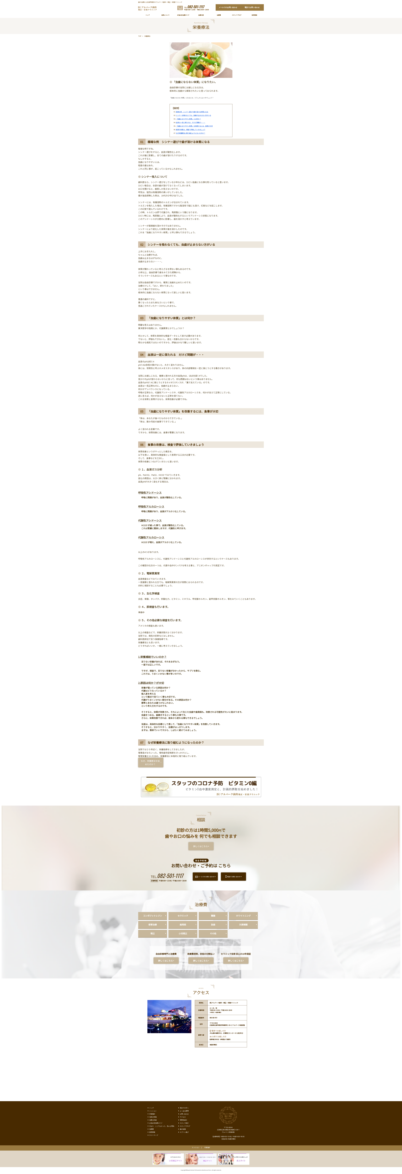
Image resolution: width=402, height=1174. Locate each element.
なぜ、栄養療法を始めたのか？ (150, 762)
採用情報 (254, 15)
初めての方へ (184, 1108)
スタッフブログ (236, 15)
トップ (148, 15)
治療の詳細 (153, 1120)
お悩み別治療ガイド (183, 15)
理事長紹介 (183, 1120)
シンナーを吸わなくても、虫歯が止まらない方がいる (193, 115)
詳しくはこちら (200, 846)
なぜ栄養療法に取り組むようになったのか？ (190, 133)
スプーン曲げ (184, 1132)
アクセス (183, 1117)
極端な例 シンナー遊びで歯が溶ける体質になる (192, 112)
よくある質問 (184, 1111)
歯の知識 (183, 1129)
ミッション (153, 1111)
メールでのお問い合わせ (228, 7)
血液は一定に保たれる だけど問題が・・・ (190, 122)
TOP (139, 36)
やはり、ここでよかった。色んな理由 (161, 1126)
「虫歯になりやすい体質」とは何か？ (188, 119)
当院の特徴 (153, 1117)
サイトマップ (153, 1135)
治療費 (219, 15)
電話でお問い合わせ (252, 7)
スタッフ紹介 (184, 1123)
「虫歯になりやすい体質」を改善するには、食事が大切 (194, 126)
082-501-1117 (195, 6)
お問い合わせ (184, 1114)
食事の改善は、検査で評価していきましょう (190, 129)
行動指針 (152, 1114)
